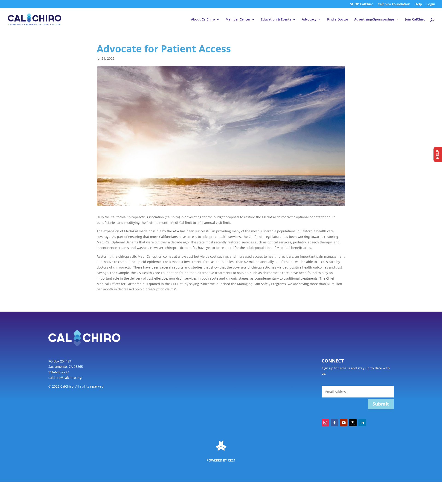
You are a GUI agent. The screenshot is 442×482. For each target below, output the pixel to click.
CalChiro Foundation (394, 4)
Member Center (238, 19)
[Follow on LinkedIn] (362, 422)
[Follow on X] (353, 422)
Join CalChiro (415, 19)
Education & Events (276, 19)
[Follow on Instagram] (325, 422)
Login (430, 4)
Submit (380, 404)
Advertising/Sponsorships (374, 19)
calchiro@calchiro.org (65, 377)
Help (418, 4)
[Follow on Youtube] (343, 422)
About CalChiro (203, 19)
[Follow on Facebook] (334, 422)
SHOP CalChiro (361, 4)
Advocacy (309, 19)
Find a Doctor (337, 19)
